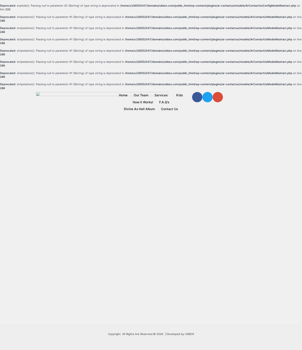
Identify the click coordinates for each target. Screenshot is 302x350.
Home (123, 95)
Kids (179, 95)
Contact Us (169, 109)
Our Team (141, 95)
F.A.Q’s (164, 102)
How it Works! (143, 102)
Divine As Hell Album (139, 109)
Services (161, 95)
